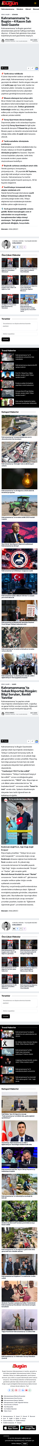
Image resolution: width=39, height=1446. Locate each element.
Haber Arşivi (7, 1411)
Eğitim (17, 1418)
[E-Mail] (13, 247)
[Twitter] (21, 247)
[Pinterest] (16, 1390)
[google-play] (28, 1428)
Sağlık (11, 1418)
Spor (4, 1418)
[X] (12, 1390)
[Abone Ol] (36, 68)
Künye (24, 1418)
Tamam (25, 1443)
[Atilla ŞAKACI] (6, 244)
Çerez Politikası (8, 1420)
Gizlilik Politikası (20, 1420)
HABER (14, 684)
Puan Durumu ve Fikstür (11, 1404)
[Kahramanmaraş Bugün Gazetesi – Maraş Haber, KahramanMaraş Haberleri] (9, 3)
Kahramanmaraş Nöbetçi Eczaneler (14, 1396)
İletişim (19, 1422)
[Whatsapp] (29, 1390)
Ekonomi (32, 1416)
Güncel (28, 9)
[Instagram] (24, 247)
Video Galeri (5, 14)
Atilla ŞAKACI (17, 243)
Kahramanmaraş (7, 9)
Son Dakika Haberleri (10, 1409)
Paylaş (6, 68)
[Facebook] (17, 247)
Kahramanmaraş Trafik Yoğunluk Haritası (16, 1402)
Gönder (6, 339)
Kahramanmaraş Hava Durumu (13, 1398)
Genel (18, 1416)
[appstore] (11, 1428)
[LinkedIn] (23, 1390)
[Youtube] (26, 1390)
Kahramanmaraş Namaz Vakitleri (13, 1400)
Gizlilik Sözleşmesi (8, 1422)
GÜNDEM (15, 14)
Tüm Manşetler (8, 1407)
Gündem (19, 9)
